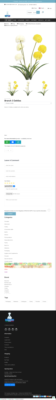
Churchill (6, 290)
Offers (6, 269)
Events (27, 20)
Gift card (47, 20)
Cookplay (6, 292)
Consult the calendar (10, 384)
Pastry (6, 242)
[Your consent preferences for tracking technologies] (53, 397)
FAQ (5, 349)
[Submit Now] (13, 142)
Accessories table (8, 229)
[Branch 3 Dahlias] (12, 88)
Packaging (21, 23)
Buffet (6, 232)
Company (6, 337)
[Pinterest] (16, 329)
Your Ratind (7, 181)
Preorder (6, 256)
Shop (13, 23)
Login (50, 8)
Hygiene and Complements (11, 253)
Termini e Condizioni (19, 399)
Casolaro (6, 286)
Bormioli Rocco (8, 284)
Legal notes (7, 340)
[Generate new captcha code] (14, 186)
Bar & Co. (6, 245)
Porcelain (6, 221)
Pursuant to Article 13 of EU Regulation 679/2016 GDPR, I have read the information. (25, 210)
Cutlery (6, 226)
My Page (35, 8)
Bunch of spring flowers (11, 25)
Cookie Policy (11, 399)
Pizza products (8, 237)
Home (14, 20)
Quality (6, 362)
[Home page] (7, 14)
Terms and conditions (9, 364)
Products (28, 12)
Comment (10, 213)
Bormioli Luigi (7, 282)
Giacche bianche (8, 258)
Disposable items (8, 240)
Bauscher (6, 280)
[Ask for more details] (18, 142)
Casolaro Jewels (8, 261)
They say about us (9, 347)
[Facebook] (5, 329)
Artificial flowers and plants (34, 23)
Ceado (6, 288)
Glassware (7, 224)
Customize (34, 20)
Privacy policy (7, 342)
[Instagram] (9, 329)
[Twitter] (12, 329)
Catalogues (21, 20)
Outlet (5, 272)
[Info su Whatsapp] (7, 142)
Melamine (6, 248)
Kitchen (6, 234)
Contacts (41, 20)
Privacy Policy (3, 399)
